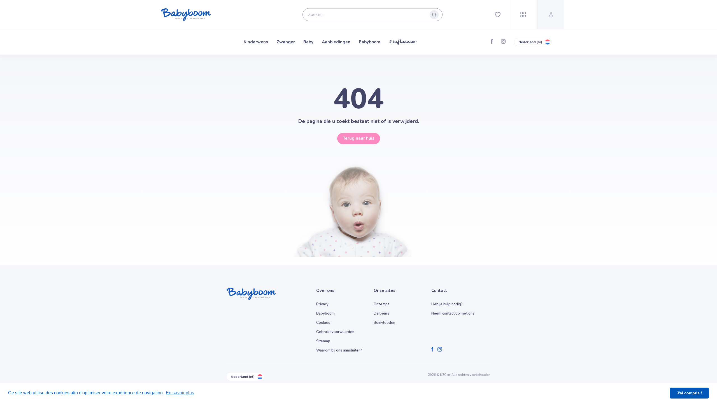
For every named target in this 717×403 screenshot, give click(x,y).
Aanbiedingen (336, 42)
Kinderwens (256, 42)
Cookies (323, 322)
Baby (308, 42)
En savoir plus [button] (180, 392)
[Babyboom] (186, 14)
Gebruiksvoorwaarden (335, 331)
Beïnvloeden (384, 322)
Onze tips (382, 304)
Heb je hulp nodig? (447, 304)
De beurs (381, 313)
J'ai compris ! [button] (689, 393)
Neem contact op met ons (452, 313)
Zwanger (285, 42)
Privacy (322, 304)
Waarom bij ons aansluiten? (339, 350)
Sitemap (323, 341)
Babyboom (369, 42)
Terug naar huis (358, 138)
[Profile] (550, 14)
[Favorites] (497, 14)
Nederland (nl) (530, 42)
